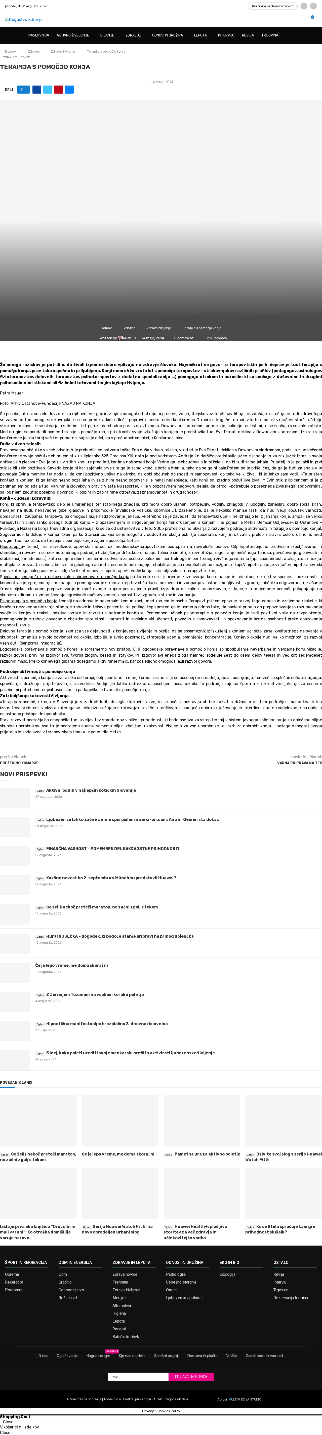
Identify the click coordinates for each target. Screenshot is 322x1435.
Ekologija (227, 1274)
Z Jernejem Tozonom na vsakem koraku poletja (95, 994)
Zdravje (133, 35)
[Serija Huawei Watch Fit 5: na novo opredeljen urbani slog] (120, 1193)
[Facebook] (303, 6)
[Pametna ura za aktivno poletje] (202, 1120)
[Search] (314, 35)
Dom (63, 1274)
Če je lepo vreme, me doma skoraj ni (71, 965)
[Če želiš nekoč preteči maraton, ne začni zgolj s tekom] (15, 914)
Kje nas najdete (132, 1355)
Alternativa (121, 1306)
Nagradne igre (98, 1355)
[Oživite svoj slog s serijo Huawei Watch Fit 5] (283, 1120)
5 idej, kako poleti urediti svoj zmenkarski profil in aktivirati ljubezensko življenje (130, 1053)
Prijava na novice (191, 1377)
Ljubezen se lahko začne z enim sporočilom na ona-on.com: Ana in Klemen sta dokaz (132, 819)
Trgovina (269, 35)
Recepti (119, 1329)
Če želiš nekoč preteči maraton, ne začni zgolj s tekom (102, 907)
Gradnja (65, 1282)
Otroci (171, 1290)
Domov (10, 51)
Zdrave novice (124, 1274)
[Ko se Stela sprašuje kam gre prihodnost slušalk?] (283, 1193)
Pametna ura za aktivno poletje (207, 1154)
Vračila (231, 1355)
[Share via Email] (69, 90)
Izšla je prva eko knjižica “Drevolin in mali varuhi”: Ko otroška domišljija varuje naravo (37, 1232)
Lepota (200, 35)
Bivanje (107, 35)
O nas (43, 1355)
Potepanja (14, 1290)
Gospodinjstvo (71, 1290)
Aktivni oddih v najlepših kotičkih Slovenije (91, 790)
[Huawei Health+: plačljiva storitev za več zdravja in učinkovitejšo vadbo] (202, 1193)
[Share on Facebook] (36, 90)
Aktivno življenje (73, 35)
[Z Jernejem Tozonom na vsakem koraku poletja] (15, 1002)
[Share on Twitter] (47, 90)
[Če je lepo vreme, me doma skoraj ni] (15, 973)
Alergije (119, 1298)
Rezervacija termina (290, 1298)
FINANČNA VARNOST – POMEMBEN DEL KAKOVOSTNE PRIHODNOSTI (112, 848)
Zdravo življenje (63, 51)
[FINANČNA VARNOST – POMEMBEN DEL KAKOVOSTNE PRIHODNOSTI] (15, 856)
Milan (127, 338)
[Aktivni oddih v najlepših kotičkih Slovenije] (15, 798)
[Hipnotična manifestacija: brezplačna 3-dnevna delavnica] (15, 1031)
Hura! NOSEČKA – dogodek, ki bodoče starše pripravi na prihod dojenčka (120, 936)
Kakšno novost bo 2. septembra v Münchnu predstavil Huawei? (111, 877)
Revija (248, 35)
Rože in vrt (68, 1298)
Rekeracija (14, 1282)
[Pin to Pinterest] (58, 90)
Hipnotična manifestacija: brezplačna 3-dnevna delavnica (107, 1023)
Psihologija (176, 1274)
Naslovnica (38, 35)
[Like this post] (25, 90)
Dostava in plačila (202, 1355)
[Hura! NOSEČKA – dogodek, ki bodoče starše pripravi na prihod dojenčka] (15, 944)
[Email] (313, 6)
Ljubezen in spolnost (184, 1298)
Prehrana (120, 1282)
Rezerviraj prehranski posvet (273, 6)
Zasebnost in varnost (265, 1355)
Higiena (119, 1313)
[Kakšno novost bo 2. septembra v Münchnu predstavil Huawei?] (15, 885)
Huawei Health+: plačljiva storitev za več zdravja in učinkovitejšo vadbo (195, 1232)
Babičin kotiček (125, 1337)
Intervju (226, 35)
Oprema (12, 1274)
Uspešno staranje (181, 1282)
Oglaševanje (67, 1355)
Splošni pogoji (166, 1355)
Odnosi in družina (167, 35)
